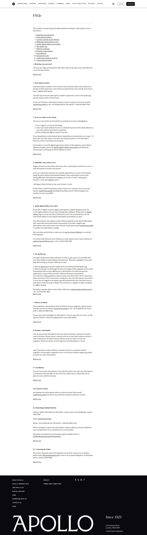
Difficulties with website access (47, 42)
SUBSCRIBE (130, 4)
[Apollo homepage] (14, 4)
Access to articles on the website (47, 40)
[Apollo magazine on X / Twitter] (78, 480)
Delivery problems (43, 49)
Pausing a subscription (44, 51)
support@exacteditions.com (81, 289)
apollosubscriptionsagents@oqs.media (47, 436)
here (38, 184)
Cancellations (41, 53)
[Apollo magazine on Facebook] (76, 480)
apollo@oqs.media (40, 104)
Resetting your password (45, 35)
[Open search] (113, 4)
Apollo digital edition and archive (48, 44)
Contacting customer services (46, 58)
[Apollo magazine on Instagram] (81, 480)
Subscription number (44, 37)
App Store (44, 267)
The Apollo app (41, 46)
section (80, 260)
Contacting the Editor (44, 60)
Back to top (37, 74)
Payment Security (42, 56)
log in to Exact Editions (73, 232)
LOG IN (121, 4)
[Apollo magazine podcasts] (84, 480)
